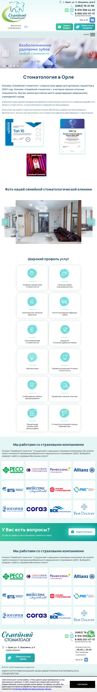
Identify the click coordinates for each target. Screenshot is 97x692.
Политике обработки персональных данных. (32, 689)
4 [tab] (14, 65)
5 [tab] (17, 65)
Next (91, 53)
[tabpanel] (48, 53)
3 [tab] (10, 65)
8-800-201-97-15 (85, 14)
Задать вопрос (67, 26)
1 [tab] (3, 65)
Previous (5, 53)
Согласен (82, 684)
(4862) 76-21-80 (84, 6)
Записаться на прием (87, 26)
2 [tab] (7, 65)
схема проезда (13, 650)
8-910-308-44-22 (85, 10)
